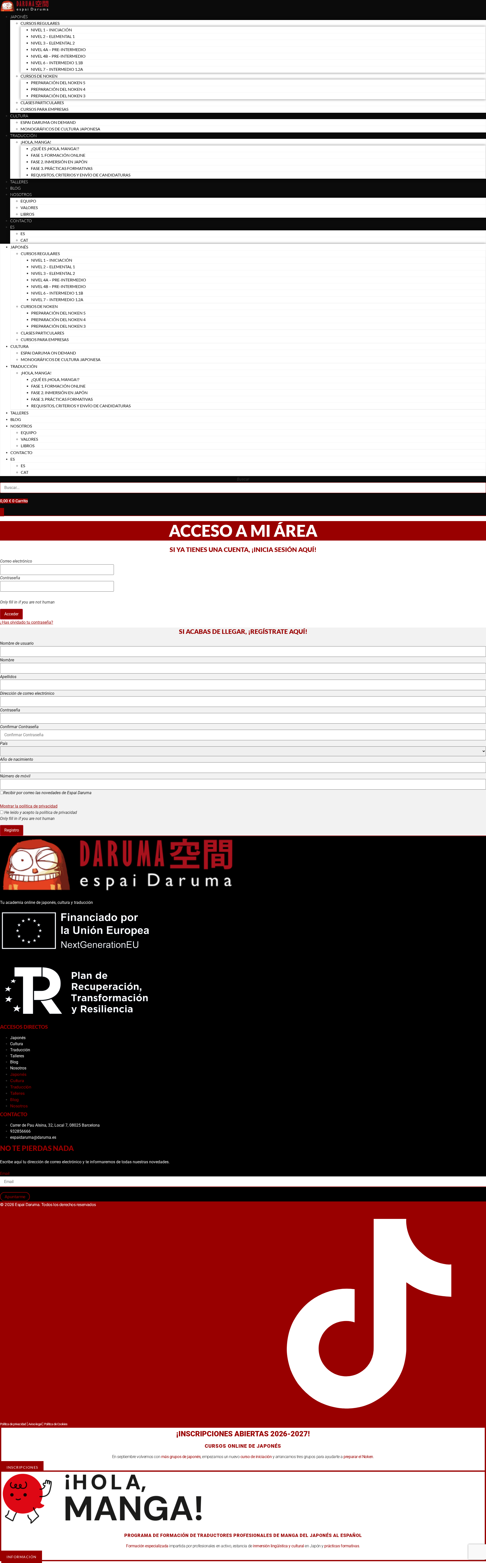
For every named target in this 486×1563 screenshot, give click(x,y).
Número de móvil (15, 776)
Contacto (21, 220)
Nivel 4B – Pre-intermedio (58, 56)
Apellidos (8, 677)
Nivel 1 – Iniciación (51, 29)
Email (4, 1173)
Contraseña (10, 578)
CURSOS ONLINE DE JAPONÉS (243, 1446)
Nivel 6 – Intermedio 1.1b (57, 62)
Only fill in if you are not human (27, 602)
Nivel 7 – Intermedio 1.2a (57, 69)
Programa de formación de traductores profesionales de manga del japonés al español (243, 1535)
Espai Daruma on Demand (48, 122)
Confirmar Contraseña (19, 727)
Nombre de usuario (17, 643)
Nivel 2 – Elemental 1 (53, 36)
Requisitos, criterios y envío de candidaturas (80, 174)
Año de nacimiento (16, 759)
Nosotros (21, 194)
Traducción (20, 1049)
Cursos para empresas (44, 109)
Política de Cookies (56, 1424)
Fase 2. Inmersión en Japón (59, 161)
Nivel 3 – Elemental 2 (53, 42)
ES (12, 227)
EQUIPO (28, 200)
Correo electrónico (16, 561)
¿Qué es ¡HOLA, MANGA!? (55, 148)
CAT (24, 240)
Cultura (19, 115)
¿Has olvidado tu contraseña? (26, 622)
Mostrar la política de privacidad (28, 806)
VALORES (29, 207)
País (4, 744)
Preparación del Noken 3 (58, 95)
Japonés (19, 16)
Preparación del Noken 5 (58, 82)
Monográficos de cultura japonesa (60, 128)
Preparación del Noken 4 (58, 89)
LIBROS (27, 214)
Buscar (243, 479)
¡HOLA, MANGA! (36, 142)
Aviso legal (35, 1424)
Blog (15, 188)
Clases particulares (42, 102)
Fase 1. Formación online (58, 155)
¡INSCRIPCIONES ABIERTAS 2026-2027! (243, 1434)
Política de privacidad (13, 1424)
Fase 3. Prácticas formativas (61, 168)
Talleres (19, 181)
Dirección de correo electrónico (27, 693)
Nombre (7, 660)
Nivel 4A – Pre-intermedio (58, 49)
